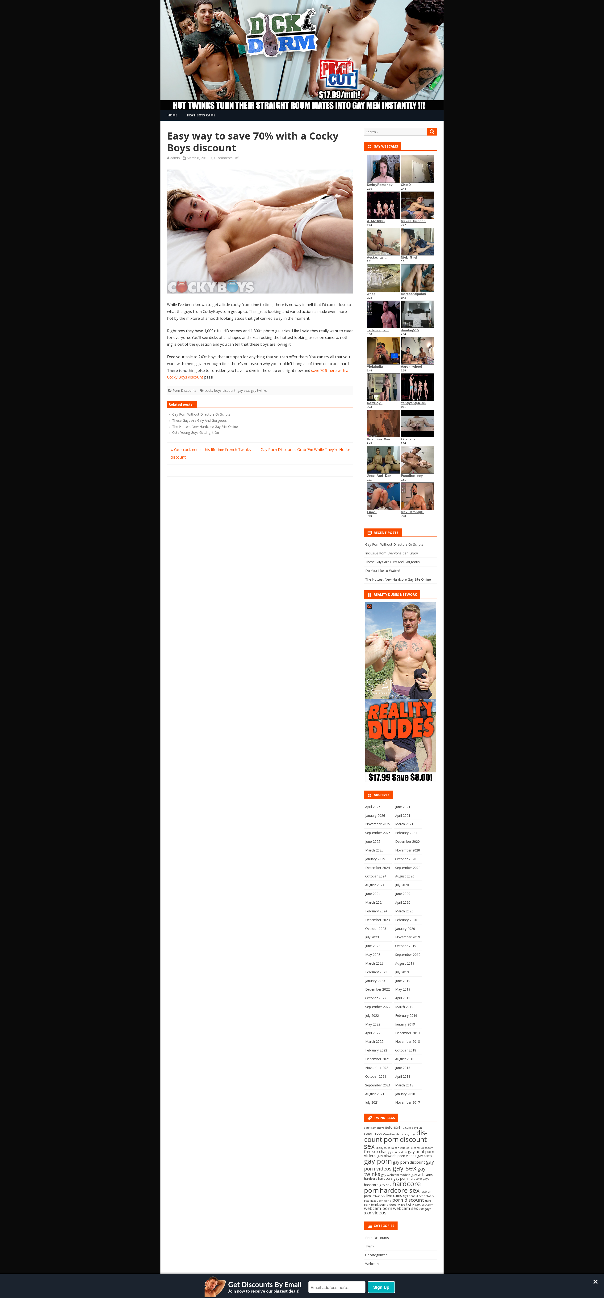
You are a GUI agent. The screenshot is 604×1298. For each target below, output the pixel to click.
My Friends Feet (413, 1196)
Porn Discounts (184, 390)
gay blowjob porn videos (396, 1155)
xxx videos (375, 1212)
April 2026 (372, 806)
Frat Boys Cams (201, 115)
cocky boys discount (220, 390)
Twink (369, 1246)
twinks (401, 1204)
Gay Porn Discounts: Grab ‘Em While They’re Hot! (304, 449)
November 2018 (407, 1041)
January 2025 (375, 859)
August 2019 (404, 963)
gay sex (243, 390)
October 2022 (375, 998)
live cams (394, 1195)
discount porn (395, 1136)
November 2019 (407, 937)
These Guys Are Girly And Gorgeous (392, 562)
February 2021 (406, 832)
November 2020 (407, 850)
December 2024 (377, 867)
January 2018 (405, 1094)
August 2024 (374, 885)
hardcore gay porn (393, 1178)
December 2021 (377, 1059)
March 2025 (374, 850)
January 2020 (405, 928)
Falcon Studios (400, 1147)
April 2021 (402, 815)
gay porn (378, 1161)
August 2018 (404, 1059)
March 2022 (374, 1041)
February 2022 (376, 1050)
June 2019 (402, 981)
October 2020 (405, 859)
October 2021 (375, 1076)
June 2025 (372, 841)
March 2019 (404, 1006)
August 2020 (404, 876)
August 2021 (374, 1094)
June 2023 (372, 946)
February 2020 (406, 920)
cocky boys (408, 1134)
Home (172, 115)
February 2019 (406, 1015)
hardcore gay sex (377, 1184)
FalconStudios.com (421, 1147)
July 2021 (372, 1102)
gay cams (424, 1155)
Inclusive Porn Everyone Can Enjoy (391, 553)
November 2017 (407, 1102)
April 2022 (372, 1033)
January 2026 (375, 815)
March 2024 (374, 902)
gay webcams (422, 1174)
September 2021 (377, 1085)
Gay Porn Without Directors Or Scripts (394, 544)
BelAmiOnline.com (398, 1127)
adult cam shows (374, 1127)
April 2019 (402, 998)
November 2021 (377, 1067)
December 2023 (377, 920)
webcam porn (378, 1208)
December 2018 (407, 1033)
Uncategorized (376, 1255)
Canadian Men (392, 1134)
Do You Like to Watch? (382, 570)
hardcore (370, 1178)
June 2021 (402, 806)
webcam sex (405, 1208)
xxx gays (425, 1209)
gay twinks (259, 390)
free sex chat (375, 1151)
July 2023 (372, 937)
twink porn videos (384, 1204)
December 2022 (377, 989)
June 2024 (372, 893)
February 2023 (376, 972)
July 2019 (402, 972)
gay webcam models (395, 1175)
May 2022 (372, 1024)
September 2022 (377, 1006)
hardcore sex (400, 1190)
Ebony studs (383, 1147)
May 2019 (402, 989)
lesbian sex (378, 1196)
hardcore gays (419, 1178)
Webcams (372, 1263)
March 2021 (404, 824)
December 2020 (407, 841)
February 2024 (376, 911)
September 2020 (407, 867)
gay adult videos (397, 1152)
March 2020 (404, 911)
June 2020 (402, 893)
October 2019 (405, 946)
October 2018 (405, 1050)
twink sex (413, 1204)
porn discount (408, 1199)
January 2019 (405, 1024)
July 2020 (402, 885)
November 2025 (377, 824)
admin (175, 158)
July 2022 (372, 1015)
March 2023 (374, 963)
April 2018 (402, 1076)
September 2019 (407, 954)
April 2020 (402, 902)
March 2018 (404, 1085)
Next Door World (380, 1200)
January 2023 (375, 981)
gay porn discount (409, 1162)
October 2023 (375, 928)
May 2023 (372, 954)
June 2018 (402, 1067)
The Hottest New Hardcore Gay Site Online (398, 579)
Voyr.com (427, 1204)
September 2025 (377, 832)
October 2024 (375, 876)
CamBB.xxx (373, 1134)
